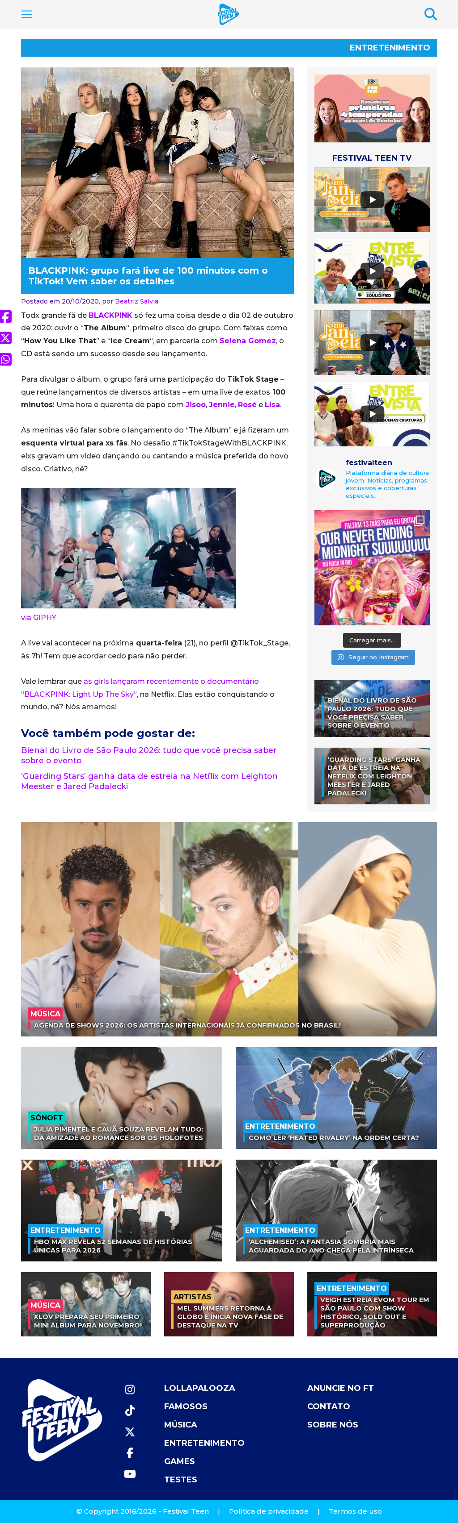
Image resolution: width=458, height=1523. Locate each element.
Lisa (272, 404)
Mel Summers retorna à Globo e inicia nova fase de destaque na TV (230, 1316)
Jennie (222, 404)
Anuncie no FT (340, 1388)
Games (179, 1461)
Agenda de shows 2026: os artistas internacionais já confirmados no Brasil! (187, 1025)
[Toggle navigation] (26, 14)
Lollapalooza (199, 1388)
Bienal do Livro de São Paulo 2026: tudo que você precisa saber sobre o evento (372, 712)
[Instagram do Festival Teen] (130, 1390)
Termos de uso (355, 1511)
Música (180, 1425)
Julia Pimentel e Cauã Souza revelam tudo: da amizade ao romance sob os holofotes (119, 1133)
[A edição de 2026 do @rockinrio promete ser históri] (372, 567)
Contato (328, 1406)
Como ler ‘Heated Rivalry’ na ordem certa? (334, 1138)
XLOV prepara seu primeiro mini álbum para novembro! (88, 1321)
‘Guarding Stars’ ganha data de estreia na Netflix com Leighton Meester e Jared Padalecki (373, 776)
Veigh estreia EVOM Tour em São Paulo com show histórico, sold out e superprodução (374, 1312)
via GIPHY (38, 617)
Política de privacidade (269, 1511)
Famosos (186, 1406)
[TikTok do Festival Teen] (130, 1411)
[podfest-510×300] (372, 108)
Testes (180, 1480)
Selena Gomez (248, 341)
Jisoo (196, 404)
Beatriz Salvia (136, 301)
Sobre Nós (332, 1425)
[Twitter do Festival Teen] (130, 1432)
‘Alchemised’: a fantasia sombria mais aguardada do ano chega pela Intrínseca (331, 1246)
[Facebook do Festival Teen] (130, 1453)
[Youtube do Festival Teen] (130, 1474)
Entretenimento (390, 48)
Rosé (247, 404)
